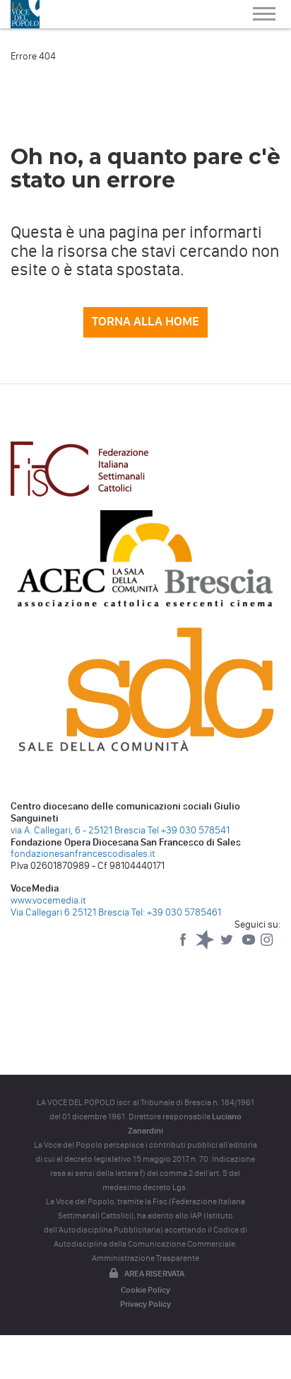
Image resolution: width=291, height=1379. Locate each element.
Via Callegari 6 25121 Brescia (70, 912)
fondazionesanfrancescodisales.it (83, 854)
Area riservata (154, 1274)
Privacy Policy (145, 1304)
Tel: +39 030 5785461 (176, 912)
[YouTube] (250, 946)
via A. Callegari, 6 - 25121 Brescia (78, 830)
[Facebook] (184, 946)
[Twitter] (228, 946)
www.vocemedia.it (48, 900)
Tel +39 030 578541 (189, 830)
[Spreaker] (206, 946)
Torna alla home (145, 321)
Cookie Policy (145, 1290)
